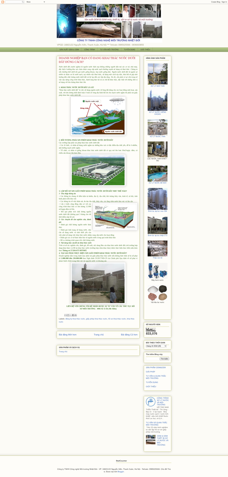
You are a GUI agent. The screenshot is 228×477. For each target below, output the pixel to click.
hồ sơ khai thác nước (117, 319)
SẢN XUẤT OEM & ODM (69, 50)
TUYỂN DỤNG (129, 50)
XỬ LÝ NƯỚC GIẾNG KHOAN (157, 113)
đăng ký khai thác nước (75, 319)
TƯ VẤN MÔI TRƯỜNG (109, 50)
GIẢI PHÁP (150, 372)
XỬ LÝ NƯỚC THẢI (157, 137)
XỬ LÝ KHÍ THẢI (158, 86)
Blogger (121, 472)
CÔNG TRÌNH (89, 50)
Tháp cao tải (157, 258)
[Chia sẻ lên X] (70, 315)
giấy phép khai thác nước (96, 319)
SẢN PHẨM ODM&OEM (156, 367)
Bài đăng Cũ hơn (129, 334)
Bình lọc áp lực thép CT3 (157, 235)
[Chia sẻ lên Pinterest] (75, 315)
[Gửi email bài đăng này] (65, 315)
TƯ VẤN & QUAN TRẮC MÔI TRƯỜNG (156, 377)
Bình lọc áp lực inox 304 (157, 211)
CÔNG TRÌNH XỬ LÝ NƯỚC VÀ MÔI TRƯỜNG (163, 401)
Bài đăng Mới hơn (67, 334)
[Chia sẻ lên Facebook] (73, 315)
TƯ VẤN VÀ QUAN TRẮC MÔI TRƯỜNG (156, 424)
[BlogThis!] (68, 315)
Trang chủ (99, 334)
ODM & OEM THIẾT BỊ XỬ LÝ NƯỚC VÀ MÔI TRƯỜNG (162, 440)
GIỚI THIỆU (145, 50)
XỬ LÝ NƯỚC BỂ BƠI (157, 183)
